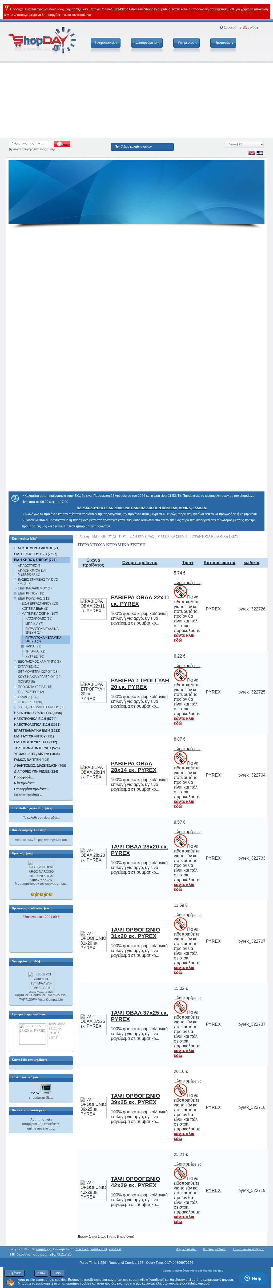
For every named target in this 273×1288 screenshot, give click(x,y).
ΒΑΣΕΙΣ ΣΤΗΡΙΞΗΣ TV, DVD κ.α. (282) (38, 581)
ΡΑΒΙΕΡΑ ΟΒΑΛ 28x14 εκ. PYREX (133, 766)
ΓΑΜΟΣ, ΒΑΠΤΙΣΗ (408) (31, 760)
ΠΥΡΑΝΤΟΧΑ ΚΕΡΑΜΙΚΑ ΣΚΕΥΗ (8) (43, 639)
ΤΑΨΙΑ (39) (33, 646)
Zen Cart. (82, 1249)
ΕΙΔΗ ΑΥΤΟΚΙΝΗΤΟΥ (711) (34, 736)
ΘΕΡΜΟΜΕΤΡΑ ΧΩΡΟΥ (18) (38, 672)
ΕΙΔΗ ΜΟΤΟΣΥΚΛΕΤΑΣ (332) (35, 742)
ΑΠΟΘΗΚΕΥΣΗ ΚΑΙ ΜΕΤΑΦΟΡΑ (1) (32, 572)
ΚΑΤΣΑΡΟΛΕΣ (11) (38, 619)
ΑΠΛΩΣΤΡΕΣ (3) (30, 566)
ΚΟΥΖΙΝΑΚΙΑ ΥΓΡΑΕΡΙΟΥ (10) (40, 677)
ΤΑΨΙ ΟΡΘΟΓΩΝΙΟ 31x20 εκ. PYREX (135, 932)
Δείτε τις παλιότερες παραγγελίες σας (41, 840)
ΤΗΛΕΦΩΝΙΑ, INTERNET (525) (37, 748)
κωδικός (252, 562)
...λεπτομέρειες (188, 582)
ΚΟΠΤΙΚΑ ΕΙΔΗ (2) (35, 608)
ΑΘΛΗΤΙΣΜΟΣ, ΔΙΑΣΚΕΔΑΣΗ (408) (40, 766)
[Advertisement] (136, 100)
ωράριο (210, 496)
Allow (41, 1273)
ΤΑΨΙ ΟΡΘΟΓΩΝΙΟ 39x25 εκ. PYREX (135, 1099)
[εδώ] (33, 538)
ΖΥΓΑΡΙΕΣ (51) (28, 666)
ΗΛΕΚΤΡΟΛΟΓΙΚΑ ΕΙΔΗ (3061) (37, 725)
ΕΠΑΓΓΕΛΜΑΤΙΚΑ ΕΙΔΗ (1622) (37, 730)
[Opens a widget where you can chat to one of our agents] (253, 1278)
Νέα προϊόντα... (25, 783)
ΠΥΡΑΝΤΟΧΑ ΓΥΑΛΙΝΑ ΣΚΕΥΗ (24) (41, 630)
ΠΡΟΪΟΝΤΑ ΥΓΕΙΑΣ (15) (35, 687)
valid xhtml (98, 1249)
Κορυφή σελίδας (214, 1249)
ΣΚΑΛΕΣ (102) (28, 697)
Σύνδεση (230, 27)
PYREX (213, 609)
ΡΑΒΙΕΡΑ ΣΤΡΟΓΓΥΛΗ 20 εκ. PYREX (140, 683)
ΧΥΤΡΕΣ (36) (34, 656)
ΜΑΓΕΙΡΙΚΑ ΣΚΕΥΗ (172, 536)
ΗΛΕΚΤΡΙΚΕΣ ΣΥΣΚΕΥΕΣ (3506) (38, 713)
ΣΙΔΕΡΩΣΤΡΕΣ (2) (31, 692)
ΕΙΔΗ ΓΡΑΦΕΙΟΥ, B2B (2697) (35, 554)
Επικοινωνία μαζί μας (248, 1249)
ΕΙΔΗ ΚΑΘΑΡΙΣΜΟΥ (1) (35, 588)
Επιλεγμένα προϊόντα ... (32, 789)
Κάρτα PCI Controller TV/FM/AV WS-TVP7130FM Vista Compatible (41, 994)
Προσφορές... (24, 777)
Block (57, 1273)
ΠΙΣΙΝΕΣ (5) (26, 682)
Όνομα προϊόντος (140, 562)
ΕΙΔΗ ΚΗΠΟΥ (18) (31, 593)
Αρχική (84, 536)
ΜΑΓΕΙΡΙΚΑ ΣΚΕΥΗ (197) (40, 614)
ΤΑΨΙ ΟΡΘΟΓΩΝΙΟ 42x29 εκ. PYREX (135, 1182)
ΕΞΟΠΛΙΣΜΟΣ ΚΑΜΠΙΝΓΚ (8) (39, 661)
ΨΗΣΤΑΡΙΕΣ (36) (30, 702)
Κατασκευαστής (220, 562)
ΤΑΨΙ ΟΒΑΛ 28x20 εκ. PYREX (57, 1028)
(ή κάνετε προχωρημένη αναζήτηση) (32, 149)
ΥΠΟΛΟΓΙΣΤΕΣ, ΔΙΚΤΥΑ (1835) (37, 754)
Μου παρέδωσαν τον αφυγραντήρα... (41, 883)
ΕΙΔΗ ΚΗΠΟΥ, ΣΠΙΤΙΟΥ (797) (35, 560)
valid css (115, 1249)
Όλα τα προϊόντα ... (28, 795)
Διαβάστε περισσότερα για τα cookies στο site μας (193, 1270)
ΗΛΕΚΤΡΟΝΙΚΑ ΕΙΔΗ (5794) (35, 719)
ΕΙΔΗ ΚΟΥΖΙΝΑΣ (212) (34, 598)
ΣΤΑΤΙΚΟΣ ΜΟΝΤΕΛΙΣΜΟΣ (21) (36, 548)
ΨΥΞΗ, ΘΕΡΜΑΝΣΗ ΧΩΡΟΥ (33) (42, 707)
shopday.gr (43, 1249)
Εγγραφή (253, 27)
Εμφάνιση (14, 1273)
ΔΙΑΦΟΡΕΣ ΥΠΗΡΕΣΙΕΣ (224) (36, 771)
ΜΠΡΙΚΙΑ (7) (34, 624)
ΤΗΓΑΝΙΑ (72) (35, 651)
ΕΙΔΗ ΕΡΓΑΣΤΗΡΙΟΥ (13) (40, 603)
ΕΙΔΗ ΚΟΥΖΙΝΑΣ (142, 536)
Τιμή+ (188, 562)
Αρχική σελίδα (186, 1249)
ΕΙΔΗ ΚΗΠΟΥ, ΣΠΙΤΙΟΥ (109, 536)
